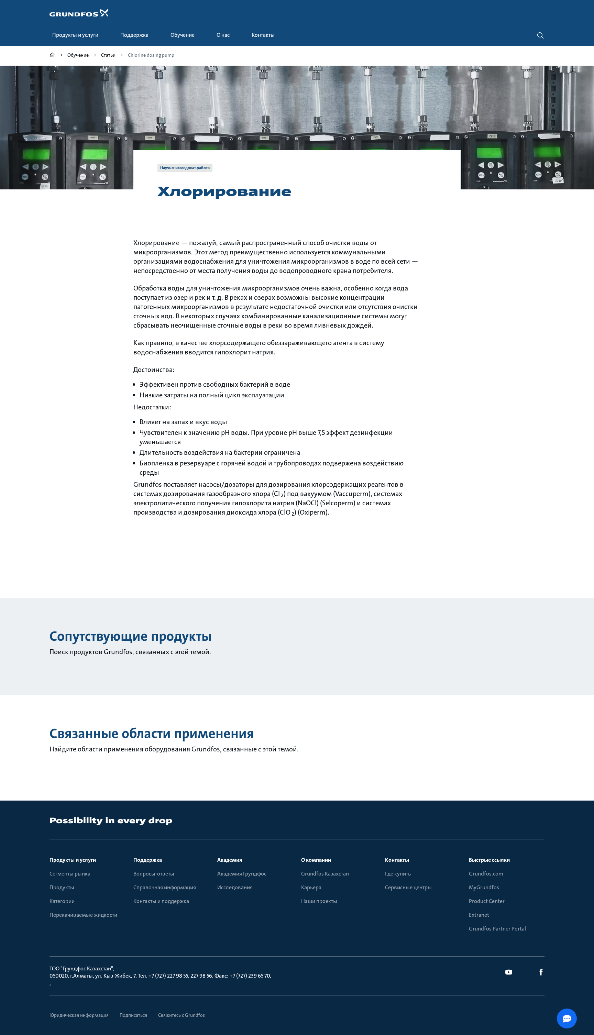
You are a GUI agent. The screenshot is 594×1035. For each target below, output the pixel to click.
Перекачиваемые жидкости (83, 914)
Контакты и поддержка (161, 901)
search (540, 35)
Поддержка (147, 859)
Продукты (62, 887)
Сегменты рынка (70, 873)
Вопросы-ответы (153, 873)
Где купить (398, 873)
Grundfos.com (486, 873)
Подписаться (133, 1015)
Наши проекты (319, 901)
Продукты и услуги (73, 859)
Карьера (311, 887)
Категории (62, 901)
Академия (229, 859)
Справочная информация (164, 887)
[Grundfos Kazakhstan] (52, 55)
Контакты (397, 859)
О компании (316, 859)
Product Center (487, 901)
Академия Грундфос (241, 873)
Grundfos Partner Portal (497, 928)
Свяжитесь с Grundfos (181, 1015)
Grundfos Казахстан (325, 873)
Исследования (235, 887)
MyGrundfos (484, 887)
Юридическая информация (79, 1015)
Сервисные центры (408, 887)
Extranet (479, 914)
